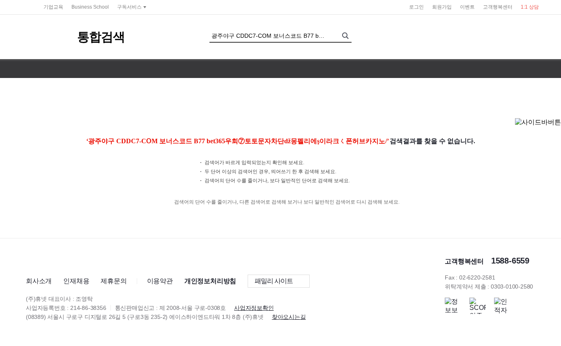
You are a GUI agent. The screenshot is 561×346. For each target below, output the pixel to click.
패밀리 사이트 (274, 280)
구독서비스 (129, 7)
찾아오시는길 (289, 317)
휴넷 (26, 7)
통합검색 (101, 37)
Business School (90, 7)
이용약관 (160, 280)
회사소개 (39, 280)
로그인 (416, 7)
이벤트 (467, 7)
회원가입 (442, 7)
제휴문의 (113, 280)
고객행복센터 (498, 7)
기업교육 (53, 7)
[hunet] (40, 260)
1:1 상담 (530, 7)
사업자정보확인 (254, 308)
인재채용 (76, 280)
